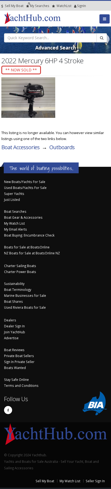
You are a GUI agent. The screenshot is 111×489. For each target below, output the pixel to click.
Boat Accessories (20, 147)
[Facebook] (8, 410)
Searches (39, 6)
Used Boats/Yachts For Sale (25, 187)
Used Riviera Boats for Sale (25, 307)
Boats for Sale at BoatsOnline (27, 247)
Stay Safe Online (16, 379)
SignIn (75, 6)
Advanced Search (55, 47)
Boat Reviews (14, 350)
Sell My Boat (13, 6)
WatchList (64, 6)
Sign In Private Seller (19, 362)
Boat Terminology (17, 289)
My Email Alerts (15, 229)
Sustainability (14, 283)
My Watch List (14, 223)
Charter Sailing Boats (20, 266)
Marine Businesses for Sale (25, 295)
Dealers (10, 320)
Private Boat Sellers (19, 356)
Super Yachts (14, 193)
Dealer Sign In (14, 326)
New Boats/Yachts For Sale (24, 181)
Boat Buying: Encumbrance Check (29, 235)
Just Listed (12, 199)
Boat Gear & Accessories (23, 217)
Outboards (62, 147)
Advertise (11, 338)
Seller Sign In (95, 481)
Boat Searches (15, 211)
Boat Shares (13, 301)
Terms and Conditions (21, 385)
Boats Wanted (15, 367)
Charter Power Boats (20, 272)
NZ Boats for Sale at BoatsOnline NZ (32, 253)
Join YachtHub (14, 332)
